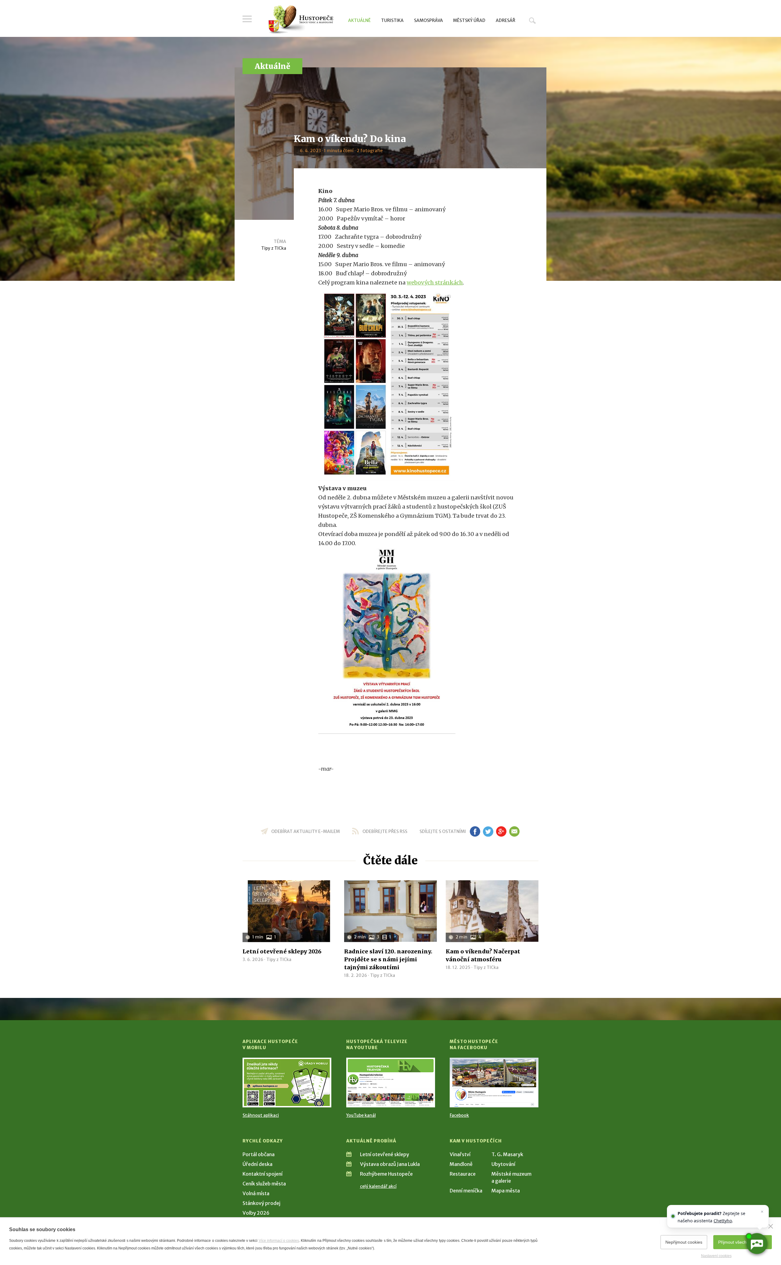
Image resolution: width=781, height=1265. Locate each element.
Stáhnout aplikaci (261, 1115)
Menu (247, 19)
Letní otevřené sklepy (384, 1154)
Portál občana (259, 1154)
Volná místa (256, 1193)
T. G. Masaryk (507, 1154)
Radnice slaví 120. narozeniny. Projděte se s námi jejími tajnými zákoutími (388, 959)
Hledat (532, 20)
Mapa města (505, 1191)
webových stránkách (435, 282)
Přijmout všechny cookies (742, 1242)
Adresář (505, 20)
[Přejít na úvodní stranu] (300, 19)
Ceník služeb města (264, 1184)
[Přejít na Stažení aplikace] (287, 1082)
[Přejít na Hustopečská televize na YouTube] (390, 1082)
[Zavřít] (770, 1226)
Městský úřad (469, 20)
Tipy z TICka (273, 248)
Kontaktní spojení (263, 1174)
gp (501, 831)
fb (475, 831)
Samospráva (428, 20)
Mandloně (461, 1164)
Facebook (459, 1115)
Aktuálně (359, 20)
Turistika (392, 20)
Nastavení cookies (716, 1256)
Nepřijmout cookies (683, 1242)
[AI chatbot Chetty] (756, 1243)
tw (487, 831)
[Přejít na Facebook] (494, 1082)
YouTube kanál (361, 1115)
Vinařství (460, 1154)
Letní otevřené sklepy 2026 (282, 951)
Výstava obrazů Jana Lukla (390, 1164)
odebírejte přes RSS (384, 831)
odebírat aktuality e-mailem (305, 831)
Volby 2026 (256, 1213)
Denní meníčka (466, 1191)
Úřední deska (257, 1164)
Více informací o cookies (279, 1240)
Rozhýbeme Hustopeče (386, 1174)
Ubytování (503, 1164)
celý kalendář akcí (378, 1186)
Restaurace (463, 1174)
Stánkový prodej (261, 1203)
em (514, 831)
